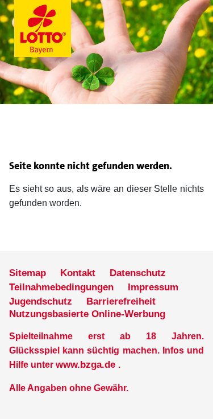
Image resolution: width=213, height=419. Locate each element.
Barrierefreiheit (121, 301)
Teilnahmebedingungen (61, 287)
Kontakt (77, 273)
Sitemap (27, 273)
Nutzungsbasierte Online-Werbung (87, 314)
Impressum (153, 287)
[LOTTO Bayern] (71, 28)
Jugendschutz (40, 301)
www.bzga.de (85, 364)
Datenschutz (138, 273)
